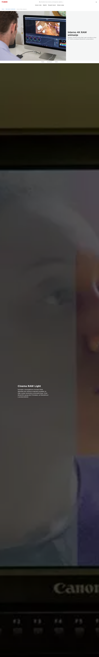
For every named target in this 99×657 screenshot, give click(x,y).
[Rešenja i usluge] (64, 5)
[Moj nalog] (96, 2)
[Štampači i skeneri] (56, 5)
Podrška (56, 61)
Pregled (42, 61)
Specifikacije (49, 61)
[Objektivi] (47, 5)
